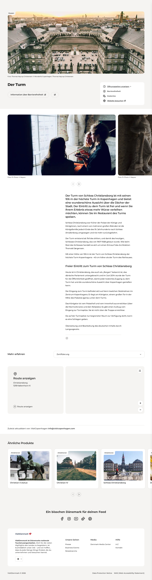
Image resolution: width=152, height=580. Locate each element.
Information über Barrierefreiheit (27, 95)
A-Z (117, 544)
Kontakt (119, 548)
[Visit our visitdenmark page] (76, 519)
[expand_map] (139, 370)
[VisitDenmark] (23, 534)
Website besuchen (115, 101)
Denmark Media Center (100, 544)
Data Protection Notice (102, 573)
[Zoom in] (140, 403)
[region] (104, 390)
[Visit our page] (69, 519)
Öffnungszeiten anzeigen (118, 86)
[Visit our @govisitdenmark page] (83, 519)
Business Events (72, 548)
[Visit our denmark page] (62, 519)
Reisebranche (71, 551)
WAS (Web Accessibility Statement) (129, 573)
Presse (68, 544)
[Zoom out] (140, 410)
